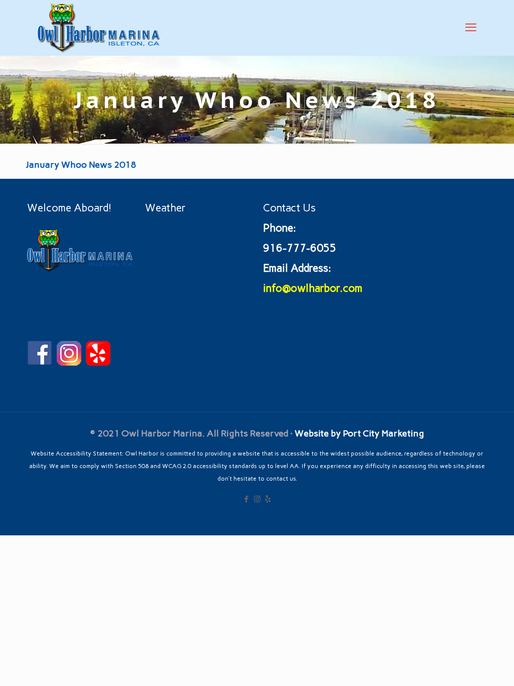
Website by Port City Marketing (359, 433)
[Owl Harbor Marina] (98, 27)
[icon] (268, 499)
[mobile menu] (470, 27)
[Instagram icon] (257, 499)
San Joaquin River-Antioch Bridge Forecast (208, 331)
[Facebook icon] (246, 499)
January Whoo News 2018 (81, 164)
